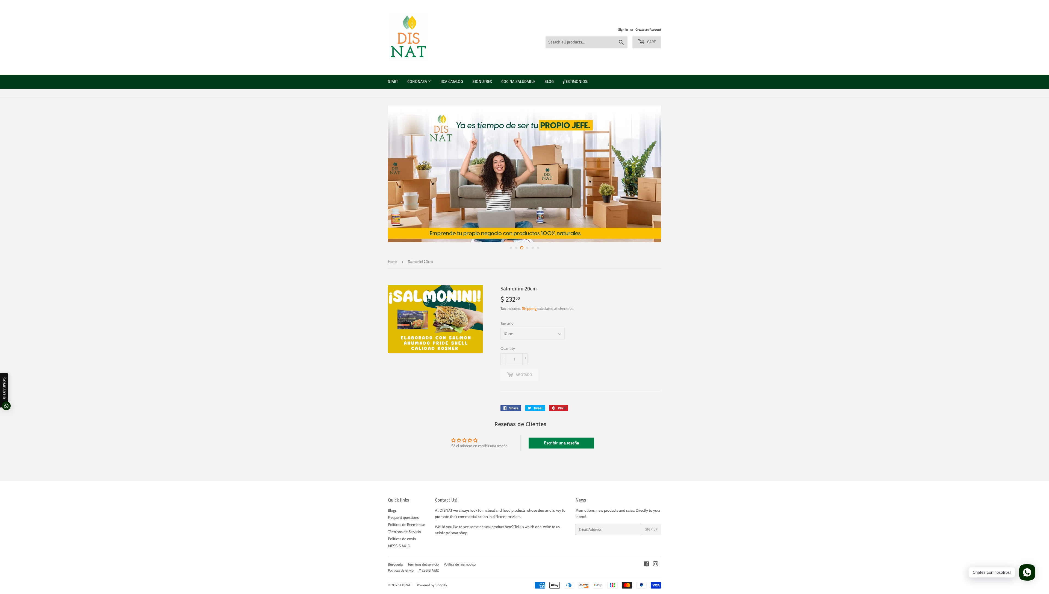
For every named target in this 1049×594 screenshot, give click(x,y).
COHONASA (417, 81)
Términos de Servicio (404, 531)
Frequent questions (403, 517)
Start (393, 81)
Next (1037, 174)
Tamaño (507, 323)
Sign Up (651, 529)
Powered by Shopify (432, 585)
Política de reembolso (460, 564)
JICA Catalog (452, 81)
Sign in (623, 29)
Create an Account (648, 29)
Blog (549, 81)
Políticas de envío (402, 538)
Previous (11, 174)
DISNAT (406, 585)
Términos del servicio (423, 564)
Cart (651, 42)
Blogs (392, 510)
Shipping (529, 308)
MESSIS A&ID (399, 545)
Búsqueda (395, 564)
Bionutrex (482, 81)
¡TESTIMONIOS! (575, 81)
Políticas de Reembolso (406, 524)
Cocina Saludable (518, 81)
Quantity (507, 348)
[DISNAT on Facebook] (646, 564)
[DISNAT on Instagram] (655, 564)
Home (392, 261)
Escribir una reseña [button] (561, 443)
